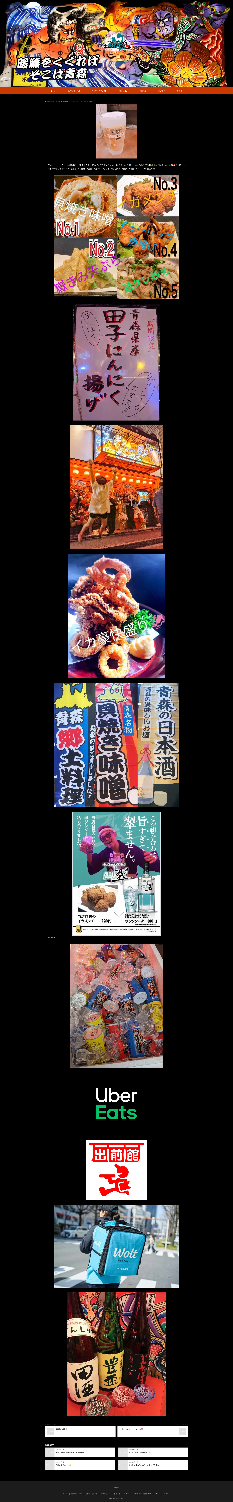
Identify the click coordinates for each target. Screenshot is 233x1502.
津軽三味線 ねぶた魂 (116, 1498)
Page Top (116, 1487)
